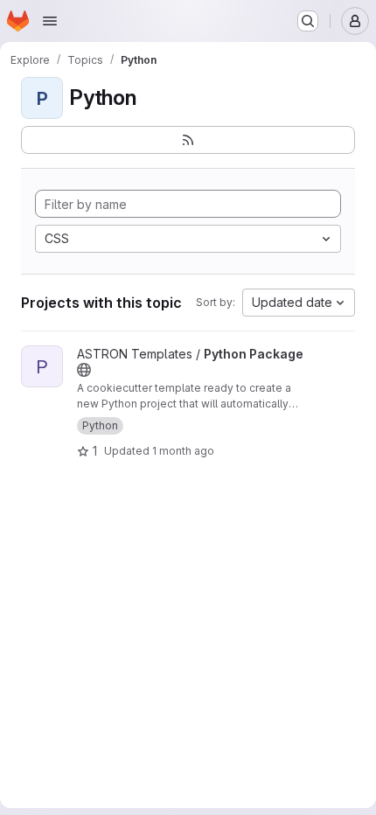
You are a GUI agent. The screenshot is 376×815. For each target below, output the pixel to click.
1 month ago (183, 450)
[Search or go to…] (307, 20)
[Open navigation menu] (50, 21)
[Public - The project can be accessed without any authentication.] (84, 370)
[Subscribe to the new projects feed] (188, 140)
